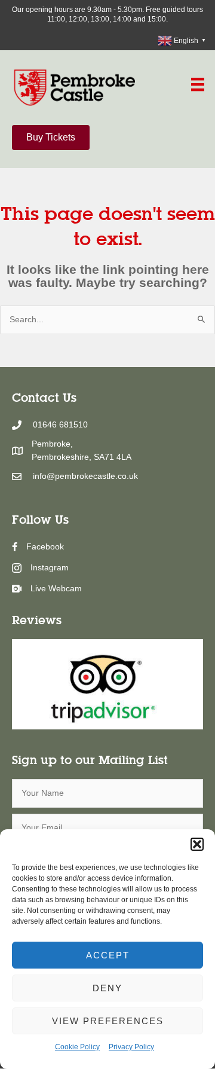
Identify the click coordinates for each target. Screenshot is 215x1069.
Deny (107, 988)
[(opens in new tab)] (107, 683)
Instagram (49, 567)
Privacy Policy (131, 1047)
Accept (108, 955)
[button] (197, 844)
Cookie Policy (77, 1047)
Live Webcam (56, 588)
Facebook (45, 546)
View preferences (108, 1021)
